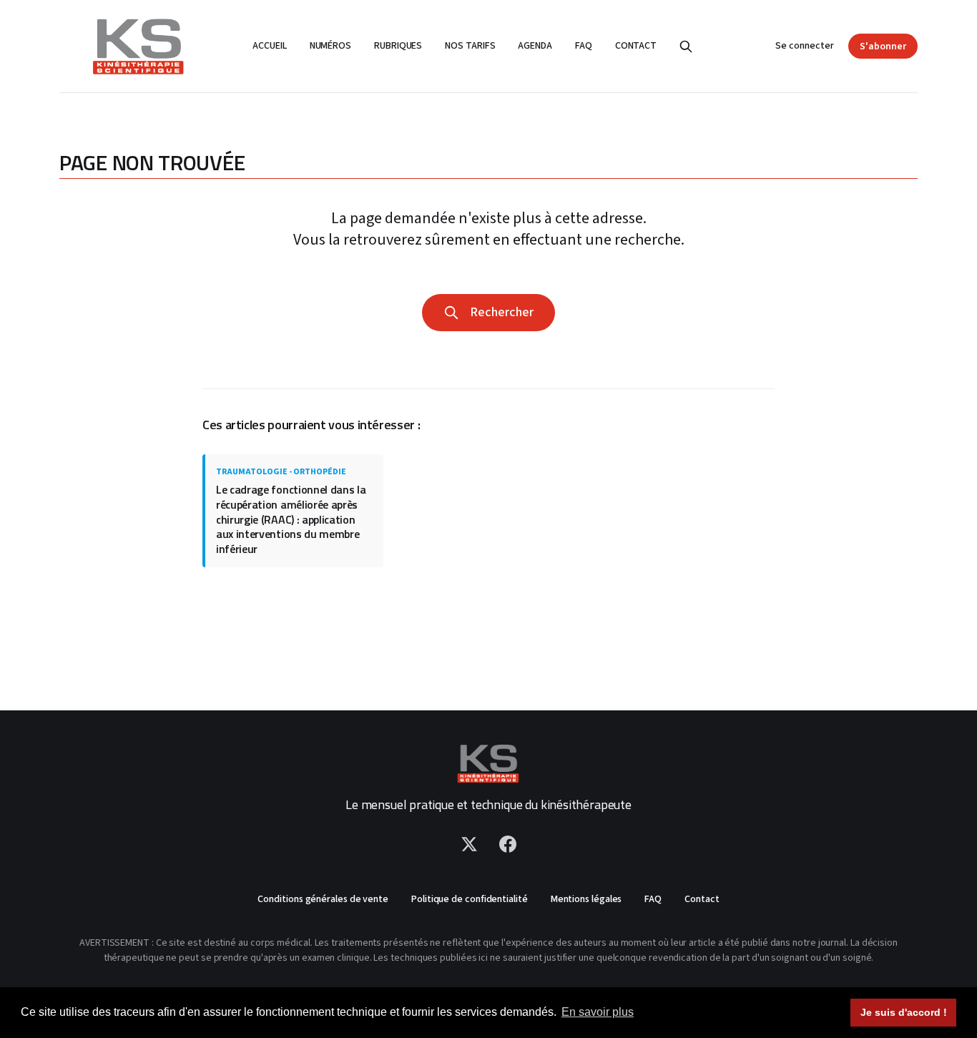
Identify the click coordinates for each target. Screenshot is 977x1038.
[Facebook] (507, 844)
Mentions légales (586, 899)
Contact (636, 46)
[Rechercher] (686, 46)
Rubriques (398, 46)
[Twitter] (469, 844)
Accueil (269, 46)
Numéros (330, 46)
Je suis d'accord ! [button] (903, 1012)
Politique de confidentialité (469, 899)
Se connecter (804, 46)
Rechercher (499, 312)
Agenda (535, 46)
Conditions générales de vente (322, 899)
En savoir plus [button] (597, 1012)
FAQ (583, 46)
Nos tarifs (470, 46)
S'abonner (883, 46)
